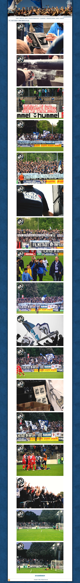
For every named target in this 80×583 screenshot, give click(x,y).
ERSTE (26, 18)
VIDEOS (57, 18)
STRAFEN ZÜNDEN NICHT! (34, 18)
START (17, 18)
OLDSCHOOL (43, 18)
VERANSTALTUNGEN (51, 18)
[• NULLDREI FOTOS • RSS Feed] (9, 580)
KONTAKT (62, 18)
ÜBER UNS (22, 18)
